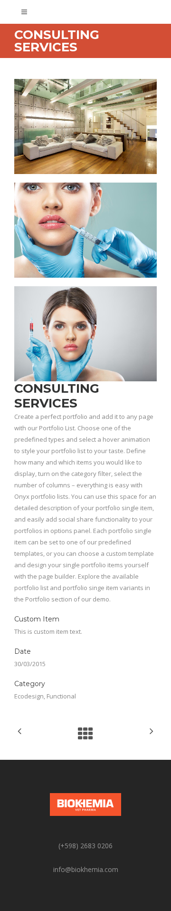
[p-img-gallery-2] (85, 230)
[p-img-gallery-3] (85, 333)
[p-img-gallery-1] (85, 126)
